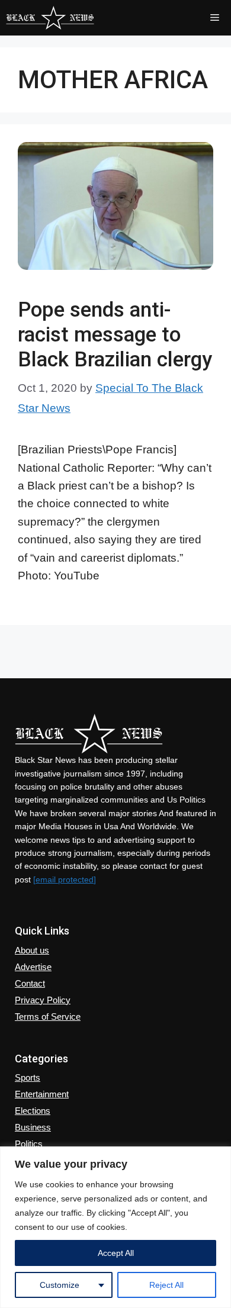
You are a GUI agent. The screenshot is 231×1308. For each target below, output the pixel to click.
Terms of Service (48, 1016)
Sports (27, 1077)
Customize (59, 1285)
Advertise (33, 967)
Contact (30, 983)
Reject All (166, 1285)
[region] (115, 1227)
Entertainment (42, 1094)
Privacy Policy (42, 1000)
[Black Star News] (50, 18)
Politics (29, 1144)
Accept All (116, 1253)
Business (33, 1127)
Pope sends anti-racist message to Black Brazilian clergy (115, 335)
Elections (32, 1111)
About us (32, 950)
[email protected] (64, 879)
